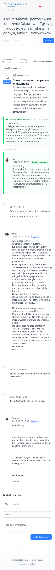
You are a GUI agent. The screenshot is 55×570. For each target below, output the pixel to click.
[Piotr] (7, 234)
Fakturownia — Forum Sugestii (8, 61)
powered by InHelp (27, 564)
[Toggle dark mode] (46, 6)
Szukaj (48, 40)
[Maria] (7, 160)
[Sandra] (7, 419)
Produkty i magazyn (24, 61)
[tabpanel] (27, 320)
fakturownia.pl (7, 10)
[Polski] (41, 6)
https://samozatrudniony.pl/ (24, 216)
